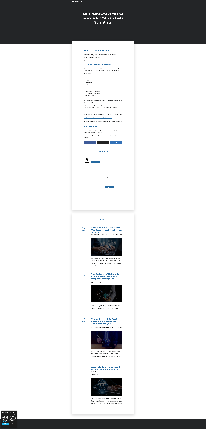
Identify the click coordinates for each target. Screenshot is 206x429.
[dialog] (9, 419)
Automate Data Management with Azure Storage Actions (105, 368)
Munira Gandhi (89, 26)
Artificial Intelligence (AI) (106, 327)
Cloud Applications (116, 373)
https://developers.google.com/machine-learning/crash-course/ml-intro (98, 117)
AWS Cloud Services (111, 234)
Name (106, 177)
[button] (9, 426)
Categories (128, 1)
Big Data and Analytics (97, 26)
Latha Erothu (94, 371)
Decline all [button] (13, 423)
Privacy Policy (4, 421)
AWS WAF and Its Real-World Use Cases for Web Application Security (106, 229)
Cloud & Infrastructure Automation (97, 373)
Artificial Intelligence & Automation (115, 327)
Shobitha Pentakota (95, 325)
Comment (85, 177)
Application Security (105, 234)
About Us (123, 1)
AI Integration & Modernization (97, 327)
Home (120, 1)
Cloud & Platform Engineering (108, 373)
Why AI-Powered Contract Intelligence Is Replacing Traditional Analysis (104, 321)
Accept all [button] (5, 423)
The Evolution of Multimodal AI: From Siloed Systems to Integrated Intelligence (105, 276)
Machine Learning (104, 26)
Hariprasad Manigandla (96, 234)
